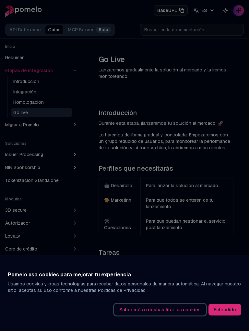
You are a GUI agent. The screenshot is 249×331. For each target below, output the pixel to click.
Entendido (225, 310)
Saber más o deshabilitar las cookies (160, 310)
